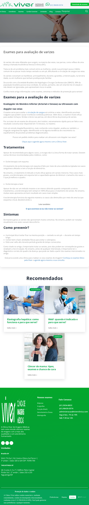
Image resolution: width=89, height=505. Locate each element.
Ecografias (41, 406)
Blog (51, 12)
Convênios (12, 12)
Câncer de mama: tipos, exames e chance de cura (42, 368)
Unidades (43, 12)
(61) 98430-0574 (66, 408)
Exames (21, 12)
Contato (58, 12)
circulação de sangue (36, 112)
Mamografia (41, 415)
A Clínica (3, 12)
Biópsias (40, 403)
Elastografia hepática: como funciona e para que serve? (23, 321)
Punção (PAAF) (42, 409)
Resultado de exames (79, 4)
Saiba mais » (11, 328)
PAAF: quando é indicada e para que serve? (63, 321)
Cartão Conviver (31, 12)
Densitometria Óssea (44, 412)
